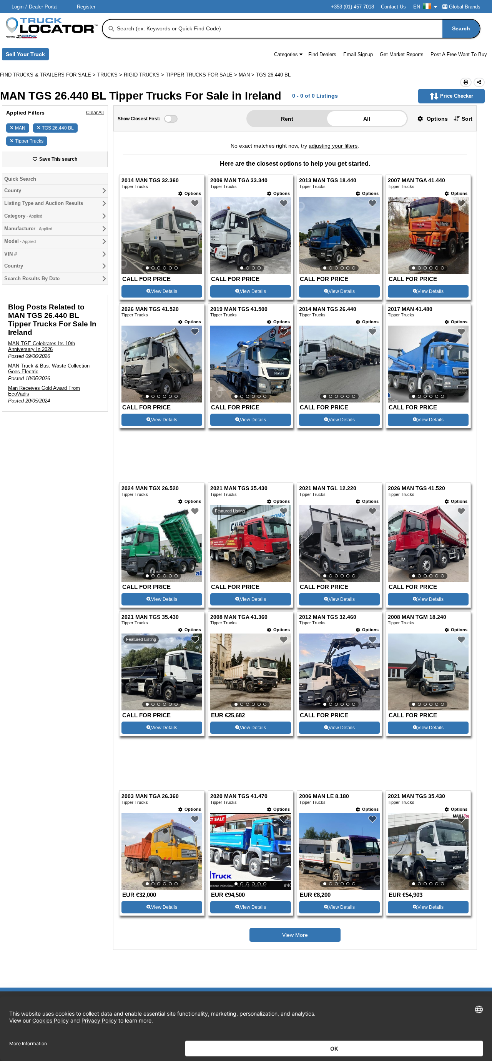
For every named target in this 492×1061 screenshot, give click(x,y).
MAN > (247, 75)
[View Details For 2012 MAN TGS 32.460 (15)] (339, 672)
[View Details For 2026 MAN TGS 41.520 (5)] (161, 364)
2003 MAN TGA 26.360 (150, 796)
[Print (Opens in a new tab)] (466, 82)
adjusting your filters (333, 146)
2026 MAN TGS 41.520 (150, 309)
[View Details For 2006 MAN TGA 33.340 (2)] (250, 235)
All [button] (366, 119)
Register (86, 7)
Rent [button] (287, 119)
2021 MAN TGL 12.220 (327, 488)
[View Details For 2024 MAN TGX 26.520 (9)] (161, 543)
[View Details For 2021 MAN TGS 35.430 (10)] (250, 580)
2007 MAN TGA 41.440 (416, 180)
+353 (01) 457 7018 (352, 7)
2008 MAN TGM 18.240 (417, 617)
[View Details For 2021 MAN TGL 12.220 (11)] (339, 543)
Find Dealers (322, 54)
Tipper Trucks (29, 141)
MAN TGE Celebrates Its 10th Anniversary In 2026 (41, 346)
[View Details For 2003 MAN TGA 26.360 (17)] (161, 851)
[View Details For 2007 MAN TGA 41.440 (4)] (428, 235)
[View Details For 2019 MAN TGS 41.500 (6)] (250, 364)
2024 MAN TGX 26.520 (150, 488)
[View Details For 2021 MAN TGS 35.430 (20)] (428, 851)
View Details (164, 291)
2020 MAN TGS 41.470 (239, 796)
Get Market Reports (402, 54)
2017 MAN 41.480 (410, 309)
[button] (430, 118)
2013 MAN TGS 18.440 (327, 180)
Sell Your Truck (27, 55)
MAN (20, 128)
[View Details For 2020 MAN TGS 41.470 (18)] (250, 851)
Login (17, 7)
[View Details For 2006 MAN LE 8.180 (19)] (339, 851)
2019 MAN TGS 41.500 (239, 309)
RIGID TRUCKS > (145, 75)
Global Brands (464, 7)
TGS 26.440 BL (58, 128)
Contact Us (393, 7)
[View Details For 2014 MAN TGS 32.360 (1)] (161, 235)
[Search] (111, 29)
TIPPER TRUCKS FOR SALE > (202, 75)
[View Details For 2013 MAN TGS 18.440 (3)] (339, 235)
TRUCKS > (110, 75)
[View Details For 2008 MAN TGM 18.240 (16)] (428, 672)
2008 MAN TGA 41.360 (239, 617)
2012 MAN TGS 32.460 (327, 617)
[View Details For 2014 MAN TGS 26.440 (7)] (339, 364)
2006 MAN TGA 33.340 (239, 180)
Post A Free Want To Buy (458, 54)
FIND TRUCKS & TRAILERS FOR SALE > (48, 75)
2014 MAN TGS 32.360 (150, 180)
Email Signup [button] (358, 54)
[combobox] (297, 29)
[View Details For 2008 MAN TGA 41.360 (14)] (250, 672)
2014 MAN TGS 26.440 (327, 309)
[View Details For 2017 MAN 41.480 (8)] (428, 364)
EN (416, 7)
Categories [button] (286, 54)
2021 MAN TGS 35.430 (239, 488)
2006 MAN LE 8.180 (324, 796)
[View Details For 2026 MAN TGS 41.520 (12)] (428, 543)
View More (295, 935)
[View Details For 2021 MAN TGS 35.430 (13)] (161, 672)
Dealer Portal (43, 7)
